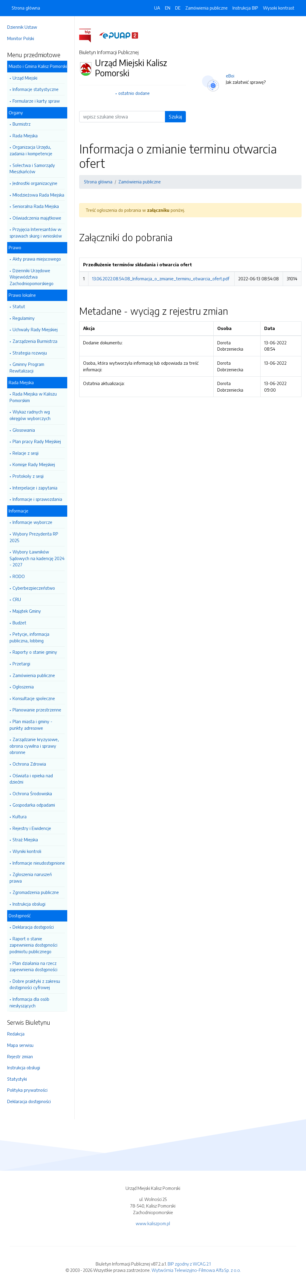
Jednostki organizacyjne (35, 183)
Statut (19, 306)
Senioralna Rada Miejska (36, 206)
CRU (17, 599)
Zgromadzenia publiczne (36, 892)
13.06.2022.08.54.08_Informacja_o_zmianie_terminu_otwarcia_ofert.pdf (160, 278)
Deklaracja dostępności (29, 1101)
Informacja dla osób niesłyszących (29, 1002)
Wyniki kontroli (27, 851)
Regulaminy (24, 318)
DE (177, 7)
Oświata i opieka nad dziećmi (31, 779)
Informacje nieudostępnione (39, 863)
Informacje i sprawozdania (37, 499)
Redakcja (16, 1033)
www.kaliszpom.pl (153, 1223)
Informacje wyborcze (32, 522)
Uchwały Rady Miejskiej (35, 329)
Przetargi (21, 663)
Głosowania (24, 430)
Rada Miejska (25, 135)
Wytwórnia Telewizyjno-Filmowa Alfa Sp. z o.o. (196, 1270)
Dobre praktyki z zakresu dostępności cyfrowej (35, 984)
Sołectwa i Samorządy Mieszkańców (32, 168)
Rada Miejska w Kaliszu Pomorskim (33, 397)
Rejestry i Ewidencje (32, 828)
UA (157, 7)
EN (167, 7)
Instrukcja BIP (245, 7)
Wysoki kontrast (278, 7)
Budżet (19, 622)
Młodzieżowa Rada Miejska (38, 194)
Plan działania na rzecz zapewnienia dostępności (33, 966)
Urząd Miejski (25, 77)
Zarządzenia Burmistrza (35, 341)
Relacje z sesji (26, 453)
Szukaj (175, 117)
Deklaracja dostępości (33, 927)
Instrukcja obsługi (29, 904)
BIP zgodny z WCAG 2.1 (189, 1263)
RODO (19, 576)
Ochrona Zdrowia (29, 764)
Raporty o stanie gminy (35, 652)
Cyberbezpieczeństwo (34, 588)
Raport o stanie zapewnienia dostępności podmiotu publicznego (33, 945)
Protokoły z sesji (28, 476)
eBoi (230, 75)
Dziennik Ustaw (22, 27)
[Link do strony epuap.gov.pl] (118, 35)
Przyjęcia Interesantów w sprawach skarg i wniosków (36, 232)
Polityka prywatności (27, 1090)
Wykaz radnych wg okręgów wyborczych (30, 415)
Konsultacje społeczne (34, 698)
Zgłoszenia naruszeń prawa (31, 877)
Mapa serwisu (20, 1045)
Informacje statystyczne (36, 89)
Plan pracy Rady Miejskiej (37, 441)
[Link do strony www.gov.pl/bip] (88, 35)
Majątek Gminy (27, 611)
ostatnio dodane (134, 93)
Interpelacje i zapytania (35, 487)
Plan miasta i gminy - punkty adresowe (31, 725)
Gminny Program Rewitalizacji (27, 367)
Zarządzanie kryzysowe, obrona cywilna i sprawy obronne (34, 746)
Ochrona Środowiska (32, 793)
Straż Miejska (25, 839)
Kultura (20, 816)
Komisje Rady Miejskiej (34, 464)
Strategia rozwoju (30, 352)
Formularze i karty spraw (36, 101)
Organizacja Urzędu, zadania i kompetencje (31, 150)
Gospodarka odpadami (34, 805)
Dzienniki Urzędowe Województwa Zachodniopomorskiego (31, 277)
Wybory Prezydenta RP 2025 (34, 537)
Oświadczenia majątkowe (37, 218)
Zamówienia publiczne (34, 675)
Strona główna (26, 7)
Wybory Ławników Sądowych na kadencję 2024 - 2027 (37, 558)
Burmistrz (21, 124)
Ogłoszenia (23, 686)
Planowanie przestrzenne (37, 709)
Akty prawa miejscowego (37, 258)
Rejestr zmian (20, 1056)
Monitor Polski (20, 38)
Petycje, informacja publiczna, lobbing (29, 637)
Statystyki (17, 1079)
